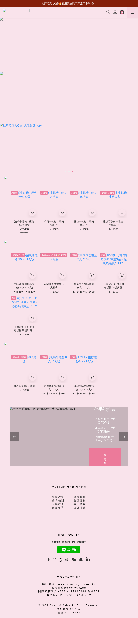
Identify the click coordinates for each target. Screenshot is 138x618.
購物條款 (80, 496)
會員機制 (58, 500)
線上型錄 (80, 504)
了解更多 (105, 457)
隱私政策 (58, 496)
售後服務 (80, 500)
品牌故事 (58, 504)
